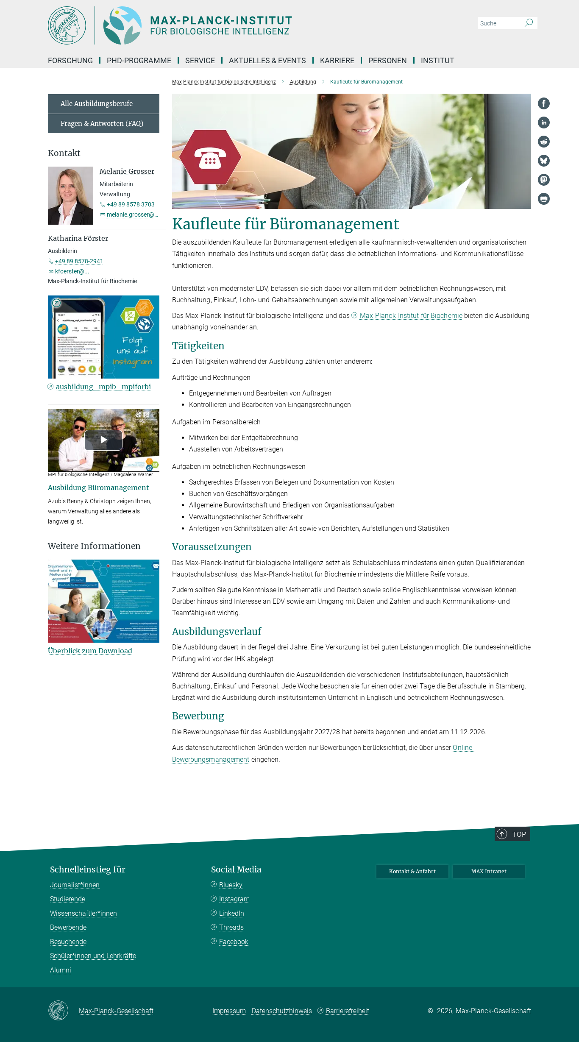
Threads (231, 927)
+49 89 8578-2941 (79, 261)
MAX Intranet (489, 871)
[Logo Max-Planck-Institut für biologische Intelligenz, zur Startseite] (207, 25)
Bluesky (230, 885)
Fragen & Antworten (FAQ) (102, 124)
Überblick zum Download (90, 650)
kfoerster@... (72, 271)
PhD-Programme (139, 60)
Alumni (60, 970)
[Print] (543, 198)
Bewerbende (68, 927)
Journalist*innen (75, 885)
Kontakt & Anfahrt (412, 871)
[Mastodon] (543, 179)
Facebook (233, 942)
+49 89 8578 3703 (131, 204)
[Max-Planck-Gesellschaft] (63, 1011)
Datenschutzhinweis (282, 1011)
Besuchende (68, 942)
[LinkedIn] (543, 122)
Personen (387, 60)
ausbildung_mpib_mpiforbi (103, 386)
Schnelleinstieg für (87, 870)
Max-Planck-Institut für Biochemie (411, 316)
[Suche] (528, 23)
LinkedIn (231, 913)
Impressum (229, 1011)
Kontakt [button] (64, 153)
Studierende (67, 899)
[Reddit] (543, 141)
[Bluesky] (543, 160)
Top (519, 834)
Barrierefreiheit (347, 1011)
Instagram (234, 899)
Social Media (236, 870)
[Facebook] (543, 103)
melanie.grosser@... (133, 214)
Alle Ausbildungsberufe (97, 104)
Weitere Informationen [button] (94, 546)
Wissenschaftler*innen (83, 913)
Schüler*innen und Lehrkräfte (93, 956)
